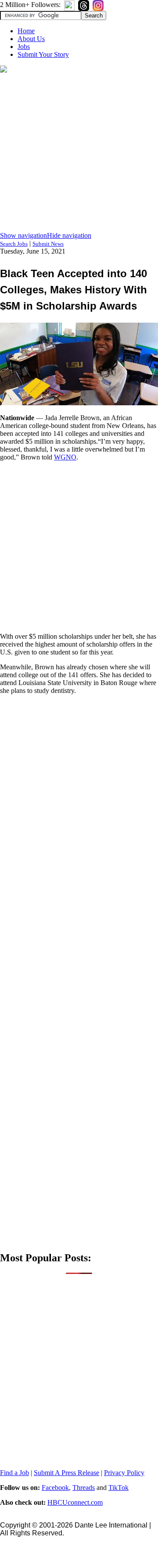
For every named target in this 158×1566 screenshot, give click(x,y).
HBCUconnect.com (75, 1502)
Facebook (55, 1487)
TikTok (118, 1487)
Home (26, 31)
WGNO (65, 457)
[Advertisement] (79, 153)
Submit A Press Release (66, 1472)
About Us (31, 38)
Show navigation (23, 235)
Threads (83, 1487)
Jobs (24, 46)
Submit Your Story (43, 54)
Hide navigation (69, 235)
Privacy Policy (124, 1472)
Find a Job (14, 1472)
